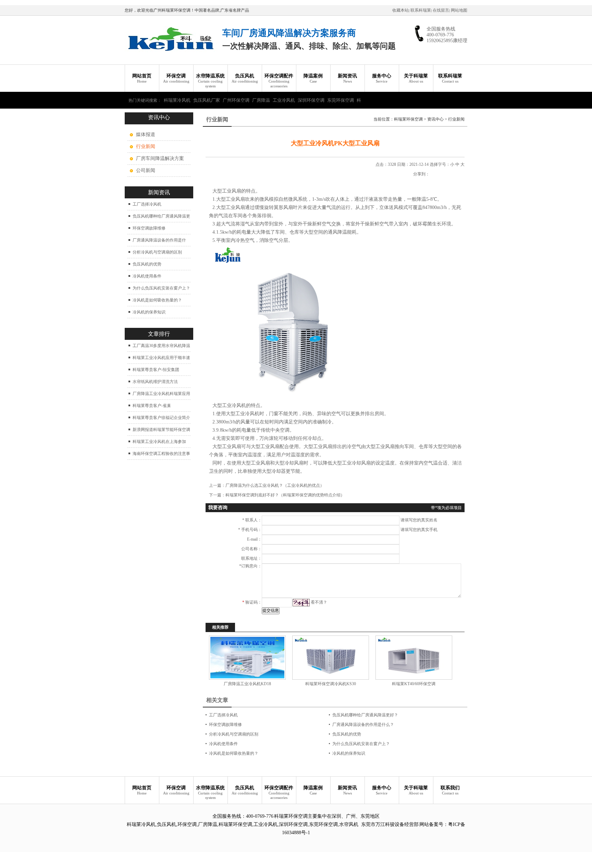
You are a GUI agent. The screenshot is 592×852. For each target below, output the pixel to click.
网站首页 (141, 78)
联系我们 (450, 790)
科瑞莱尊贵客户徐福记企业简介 (161, 417)
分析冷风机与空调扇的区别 (157, 252)
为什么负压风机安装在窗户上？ (161, 288)
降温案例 (313, 78)
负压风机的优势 (147, 264)
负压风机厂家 (206, 100)
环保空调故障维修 (149, 228)
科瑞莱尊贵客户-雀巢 (152, 405)
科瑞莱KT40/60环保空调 (413, 683)
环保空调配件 (278, 80)
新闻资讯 (347, 78)
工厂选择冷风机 (147, 204)
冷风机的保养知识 (149, 312)
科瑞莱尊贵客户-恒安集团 (156, 369)
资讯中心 (435, 119)
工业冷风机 (284, 100)
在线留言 (441, 10)
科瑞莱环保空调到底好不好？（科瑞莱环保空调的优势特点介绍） (285, 495)
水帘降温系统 (210, 80)
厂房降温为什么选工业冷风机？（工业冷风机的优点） (274, 485)
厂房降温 (261, 100)
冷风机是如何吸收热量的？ (157, 300)
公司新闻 (145, 170)
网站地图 (459, 10)
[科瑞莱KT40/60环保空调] (413, 657)
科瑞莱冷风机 (177, 100)
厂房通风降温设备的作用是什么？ (363, 724)
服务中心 (381, 78)
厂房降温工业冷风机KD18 (247, 683)
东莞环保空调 (340, 100)
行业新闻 (456, 119)
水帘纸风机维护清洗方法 (155, 381)
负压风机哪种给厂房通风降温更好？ (365, 715)
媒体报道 (145, 134)
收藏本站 (400, 10)
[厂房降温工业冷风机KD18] (247, 657)
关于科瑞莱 (416, 78)
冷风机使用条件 (147, 276)
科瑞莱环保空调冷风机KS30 (330, 683)
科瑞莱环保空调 (408, 119)
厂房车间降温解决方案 (160, 158)
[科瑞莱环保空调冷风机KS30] (330, 657)
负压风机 (245, 78)
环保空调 (176, 78)
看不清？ (319, 602)
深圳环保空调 (311, 100)
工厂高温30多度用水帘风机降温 (161, 345)
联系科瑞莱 (420, 10)
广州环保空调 (236, 100)
